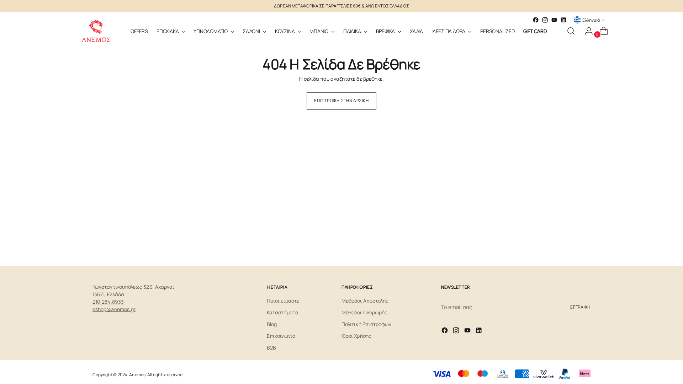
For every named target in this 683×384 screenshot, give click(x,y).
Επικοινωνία (281, 335)
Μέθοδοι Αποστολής (365, 300)
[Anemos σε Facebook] (445, 331)
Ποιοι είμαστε (283, 300)
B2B (271, 347)
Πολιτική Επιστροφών (366, 324)
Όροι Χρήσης (356, 335)
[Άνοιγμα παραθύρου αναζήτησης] (571, 31)
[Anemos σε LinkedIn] (563, 20)
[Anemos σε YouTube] (554, 20)
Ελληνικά (591, 20)
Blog (272, 324)
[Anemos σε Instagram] (456, 331)
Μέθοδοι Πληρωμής (364, 312)
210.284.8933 (108, 301)
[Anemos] (96, 31)
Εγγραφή (580, 307)
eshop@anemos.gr (114, 309)
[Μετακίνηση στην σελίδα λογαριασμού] (586, 31)
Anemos (137, 374)
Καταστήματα (282, 312)
